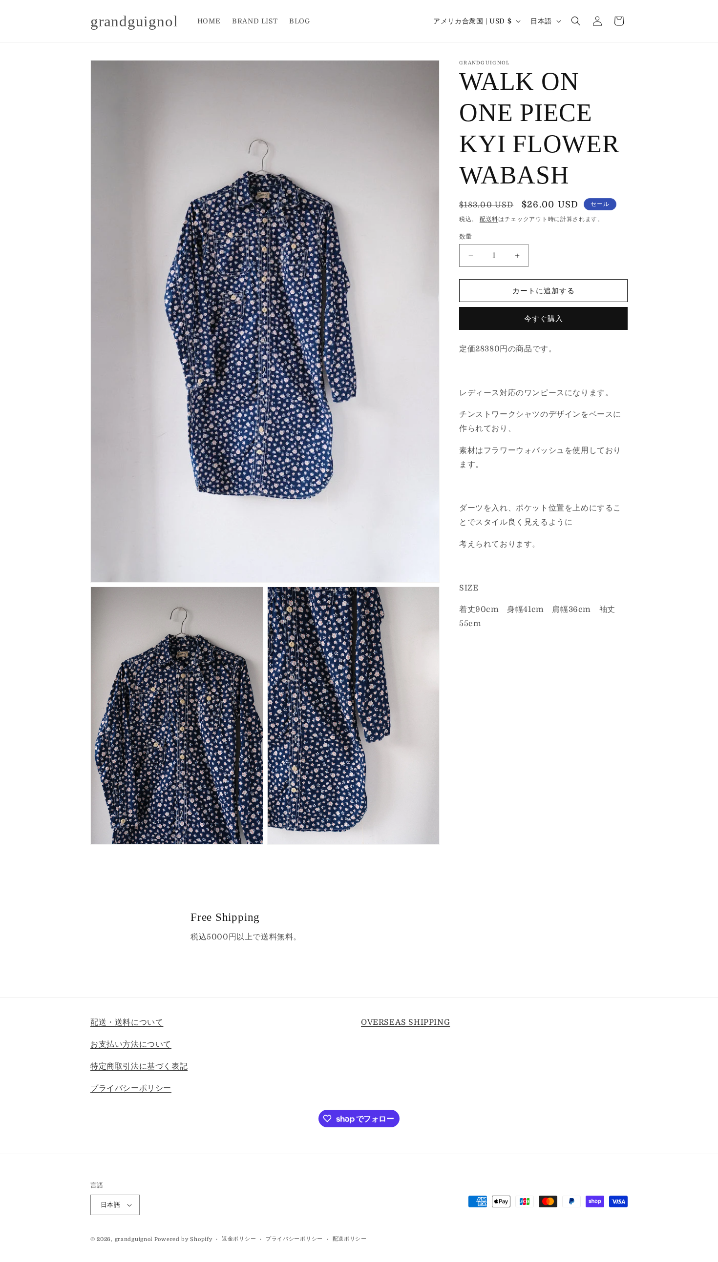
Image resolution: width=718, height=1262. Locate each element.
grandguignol (133, 1239)
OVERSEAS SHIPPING (405, 1022)
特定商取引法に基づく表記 (139, 1065)
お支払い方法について (130, 1043)
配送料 (489, 219)
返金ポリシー (239, 1239)
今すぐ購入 (543, 318)
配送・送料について (126, 1022)
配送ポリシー (350, 1239)
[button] (576, 21)
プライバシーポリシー (130, 1087)
